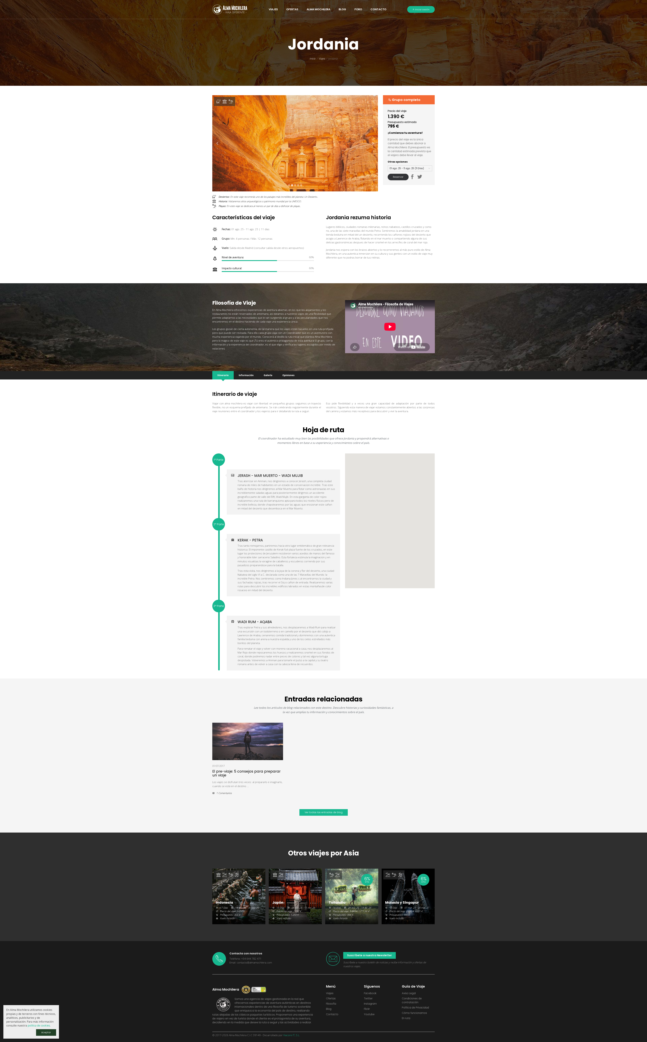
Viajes (322, 58)
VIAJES (273, 9)
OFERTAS (292, 9)
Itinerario (223, 375)
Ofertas (331, 998)
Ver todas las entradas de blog (324, 812)
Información (246, 375)
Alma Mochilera (318, 9)
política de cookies (39, 1025)
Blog (342, 9)
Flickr (367, 1009)
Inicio (312, 58)
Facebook (370, 993)
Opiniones (288, 375)
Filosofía (331, 1003)
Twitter (368, 998)
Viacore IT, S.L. (291, 1035)
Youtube (369, 1014)
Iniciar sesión (422, 9)
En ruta (406, 1018)
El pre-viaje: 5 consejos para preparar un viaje (246, 773)
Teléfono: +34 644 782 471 (245, 958)
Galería (268, 375)
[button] (412, 177)
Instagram (370, 1003)
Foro (358, 9)
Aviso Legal (409, 993)
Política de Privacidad (415, 1007)
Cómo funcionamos (414, 1013)
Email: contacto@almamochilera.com (250, 962)
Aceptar (46, 1032)
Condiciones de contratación (412, 1000)
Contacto (378, 9)
